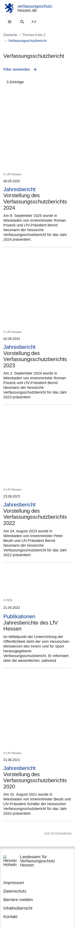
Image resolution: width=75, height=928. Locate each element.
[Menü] (9, 22)
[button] (37, 69)
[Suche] (22, 22)
